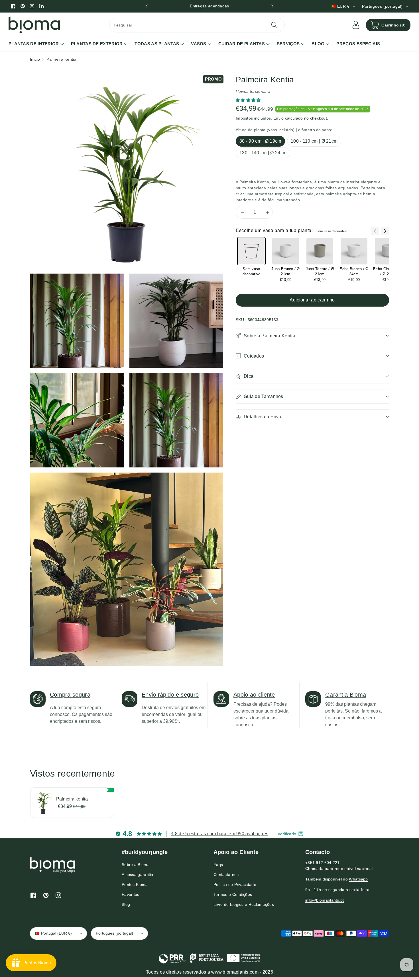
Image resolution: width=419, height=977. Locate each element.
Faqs (218, 864)
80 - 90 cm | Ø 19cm (260, 141)
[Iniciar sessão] (355, 25)
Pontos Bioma (135, 884)
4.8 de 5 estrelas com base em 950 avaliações (219, 833)
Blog (126, 904)
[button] (388, 25)
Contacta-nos (226, 874)
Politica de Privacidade (234, 884)
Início (35, 59)
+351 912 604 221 (322, 862)
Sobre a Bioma (136, 864)
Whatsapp (358, 879)
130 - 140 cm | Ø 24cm (262, 152)
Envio (278, 118)
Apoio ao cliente (254, 694)
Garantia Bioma (345, 694)
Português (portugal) (114, 933)
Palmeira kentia (72, 799)
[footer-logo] (53, 864)
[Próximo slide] (272, 6)
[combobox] (197, 25)
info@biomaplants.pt (324, 900)
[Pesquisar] (274, 25)
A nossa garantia (137, 874)
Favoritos (130, 894)
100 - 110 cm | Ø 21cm (314, 141)
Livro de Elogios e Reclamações (243, 904)
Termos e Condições (232, 894)
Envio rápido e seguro (170, 694)
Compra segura (70, 694)
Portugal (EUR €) (56, 933)
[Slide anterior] (146, 6)
